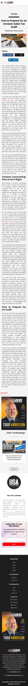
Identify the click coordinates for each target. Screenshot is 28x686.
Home (14, 587)
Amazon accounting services (14, 221)
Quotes (14, 565)
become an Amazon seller (10, 100)
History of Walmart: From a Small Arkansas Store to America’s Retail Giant (14, 457)
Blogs (14, 562)
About (14, 590)
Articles (14, 570)
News (14, 568)
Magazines (14, 577)
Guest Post (14, 580)
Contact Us (14, 593)
